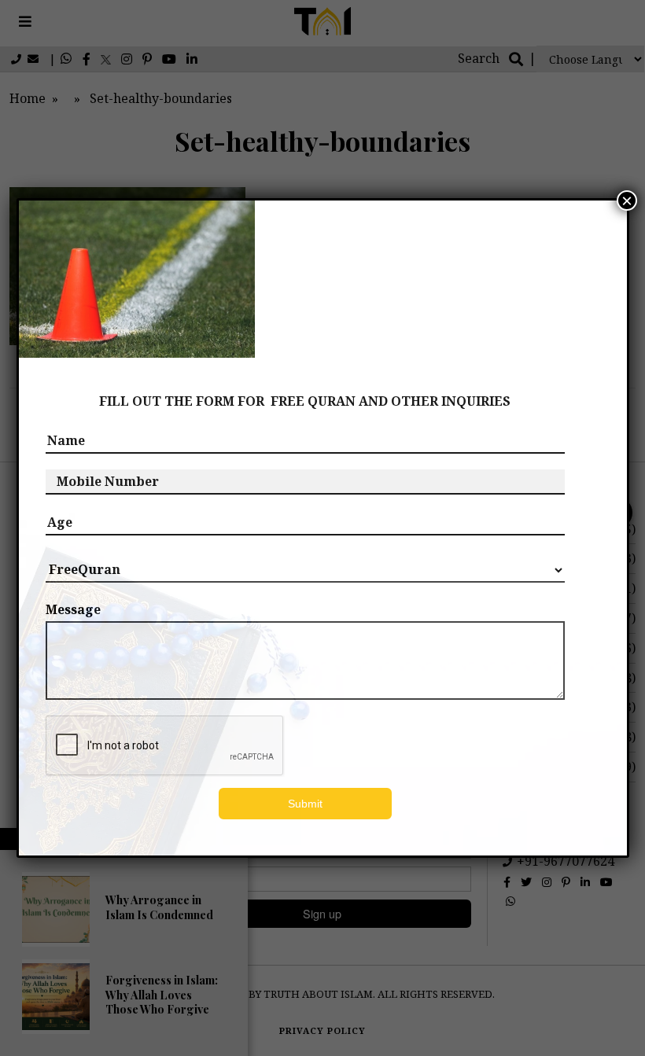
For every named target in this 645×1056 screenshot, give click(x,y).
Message (73, 609)
